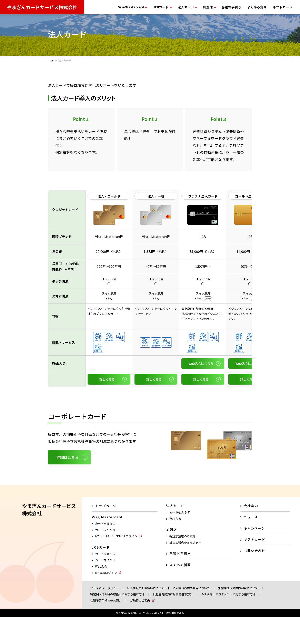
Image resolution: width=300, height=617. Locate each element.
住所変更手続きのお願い (106, 600)
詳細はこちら (68, 457)
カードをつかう (105, 530)
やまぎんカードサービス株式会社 (42, 7)
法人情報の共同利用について (191, 588)
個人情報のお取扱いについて (145, 588)
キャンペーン (254, 528)
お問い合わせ (254, 550)
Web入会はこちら (201, 363)
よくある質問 (257, 7)
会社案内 (251, 505)
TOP (51, 60)
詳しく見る (107, 379)
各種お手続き (231, 7)
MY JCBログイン (106, 573)
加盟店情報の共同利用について (238, 588)
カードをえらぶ (105, 523)
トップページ (106, 505)
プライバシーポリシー (104, 588)
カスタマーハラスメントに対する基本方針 (228, 594)
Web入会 (101, 566)
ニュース (251, 516)
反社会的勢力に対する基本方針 (173, 594)
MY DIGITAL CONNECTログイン (116, 536)
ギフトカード (282, 7)
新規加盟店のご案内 (182, 536)
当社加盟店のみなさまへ (185, 542)
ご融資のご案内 (140, 600)
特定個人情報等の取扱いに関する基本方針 (117, 594)
